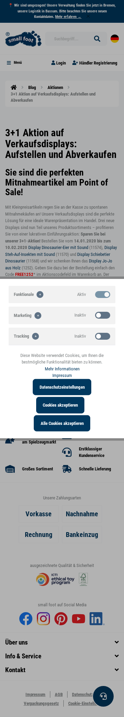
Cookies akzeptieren (60, 405)
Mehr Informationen (62, 368)
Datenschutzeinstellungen (62, 386)
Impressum (62, 375)
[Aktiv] (102, 294)
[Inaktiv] (102, 315)
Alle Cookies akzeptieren (62, 423)
